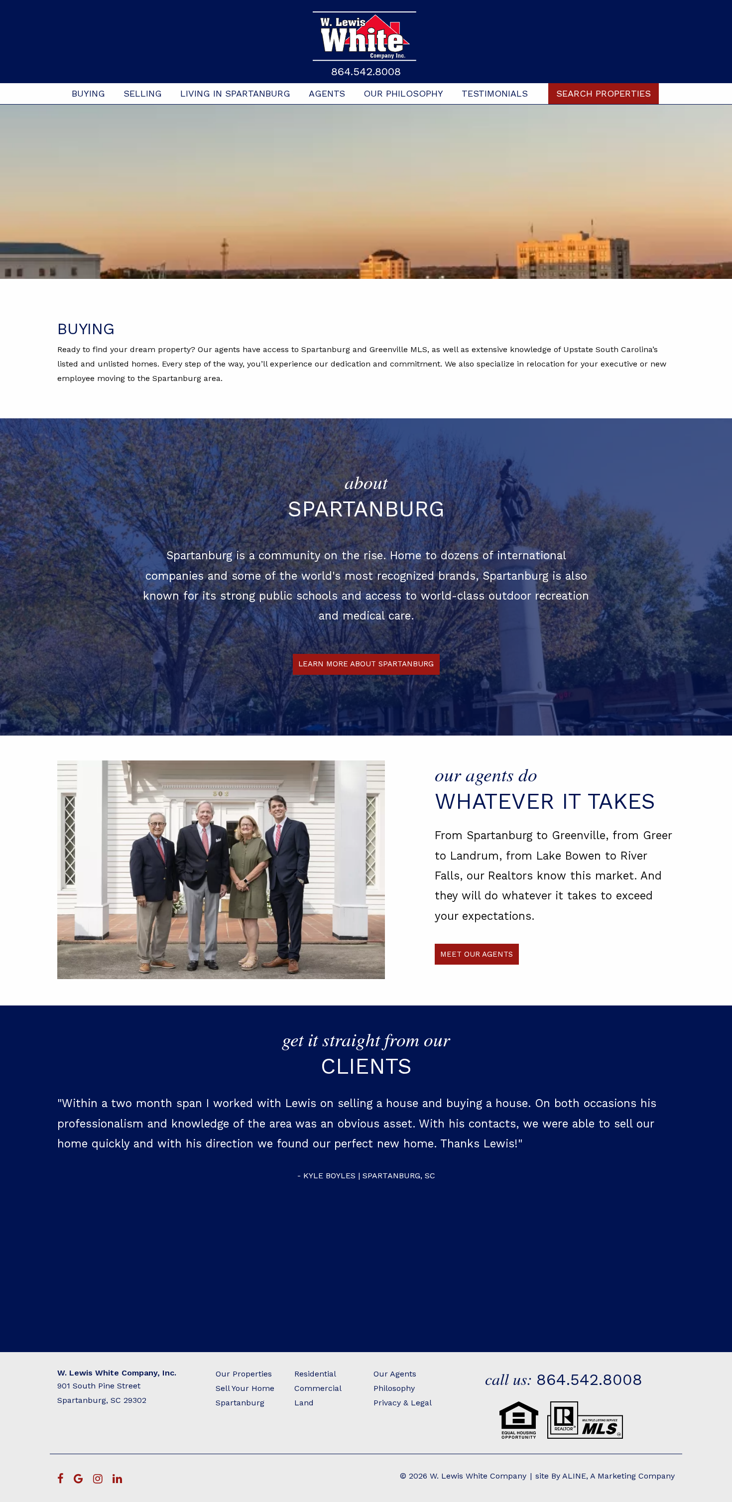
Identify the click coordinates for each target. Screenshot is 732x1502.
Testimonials (495, 93)
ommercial (321, 1388)
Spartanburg (240, 1402)
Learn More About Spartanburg (366, 663)
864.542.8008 (366, 71)
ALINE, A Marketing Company (618, 1476)
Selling (142, 93)
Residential (315, 1373)
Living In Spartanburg (235, 93)
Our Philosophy (403, 93)
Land (304, 1402)
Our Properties (244, 1373)
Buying (88, 93)
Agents (327, 93)
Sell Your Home (245, 1388)
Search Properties (603, 93)
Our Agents (394, 1373)
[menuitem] (88, 93)
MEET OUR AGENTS (476, 954)
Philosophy (394, 1388)
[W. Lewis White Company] (366, 36)
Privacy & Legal (402, 1402)
